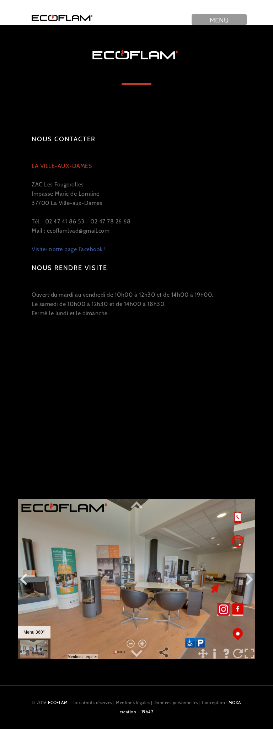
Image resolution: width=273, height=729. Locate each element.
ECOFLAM (58, 702)
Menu (219, 19)
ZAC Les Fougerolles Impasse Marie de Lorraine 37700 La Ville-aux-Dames (67, 184)
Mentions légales (133, 702)
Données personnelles (176, 702)
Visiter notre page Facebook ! (69, 249)
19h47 (147, 711)
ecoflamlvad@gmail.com (78, 230)
